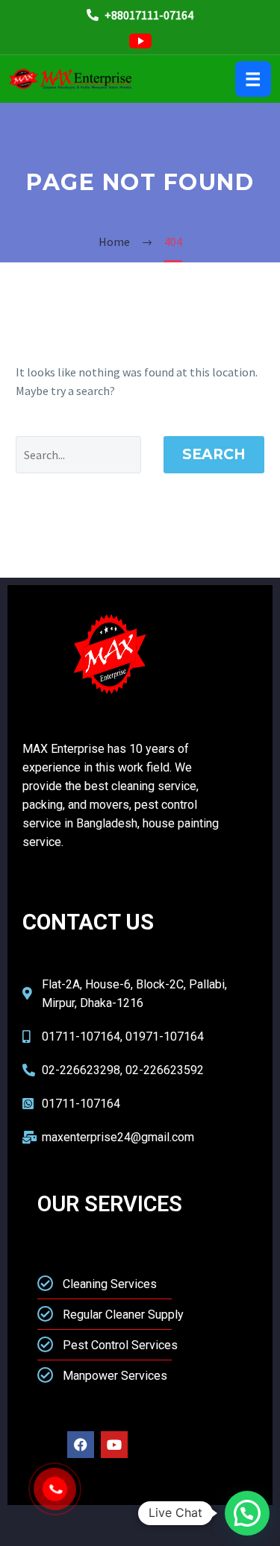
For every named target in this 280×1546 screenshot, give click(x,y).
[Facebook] (80, 1444)
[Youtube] (114, 1444)
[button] (247, 1513)
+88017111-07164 (147, 14)
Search (214, 454)
